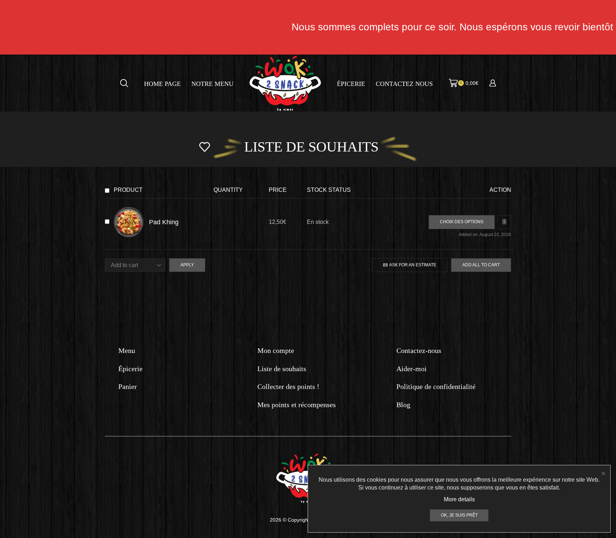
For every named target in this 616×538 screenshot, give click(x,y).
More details (459, 499)
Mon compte (275, 350)
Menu (126, 350)
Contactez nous (404, 83)
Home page (162, 83)
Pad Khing (164, 222)
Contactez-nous (418, 350)
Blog (403, 405)
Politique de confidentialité (436, 386)
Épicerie (351, 83)
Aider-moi (411, 369)
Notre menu (212, 83)
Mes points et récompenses (296, 405)
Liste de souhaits (281, 369)
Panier (127, 386)
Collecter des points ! (288, 386)
